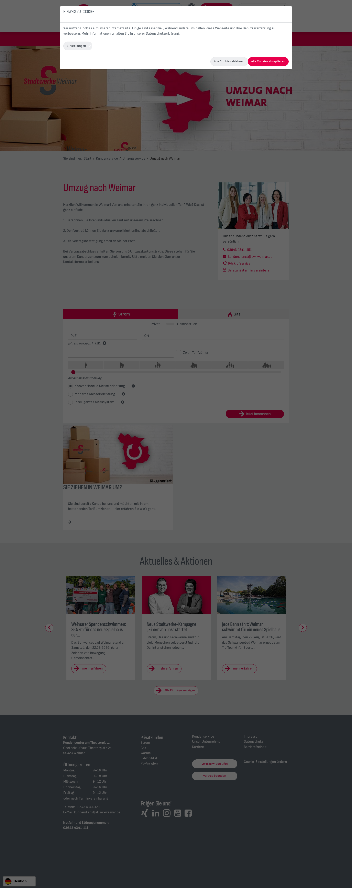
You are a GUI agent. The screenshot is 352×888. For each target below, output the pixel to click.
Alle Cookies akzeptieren (268, 61)
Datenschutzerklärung (162, 34)
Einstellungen (76, 46)
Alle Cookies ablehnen (229, 61)
